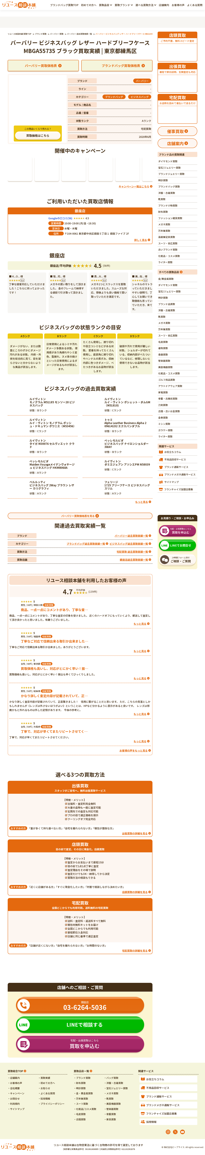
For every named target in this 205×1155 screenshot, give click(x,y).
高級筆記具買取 (166, 237)
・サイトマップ (16, 1109)
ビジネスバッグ (140, 97)
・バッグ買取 (111, 1077)
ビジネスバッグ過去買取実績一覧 (129, 544)
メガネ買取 (164, 224)
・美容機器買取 (112, 1103)
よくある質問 (194, 5)
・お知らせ (44, 1088)
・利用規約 (14, 1103)
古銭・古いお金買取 (169, 411)
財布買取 (163, 211)
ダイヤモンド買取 (167, 161)
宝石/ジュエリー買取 (169, 167)
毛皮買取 (163, 342)
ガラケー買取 (165, 430)
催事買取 (175, 131)
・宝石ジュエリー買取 (116, 1088)
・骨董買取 (110, 1114)
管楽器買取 (164, 360)
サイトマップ (171, 482)
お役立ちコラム (172, 452)
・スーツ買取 (81, 1103)
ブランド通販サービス (176, 467)
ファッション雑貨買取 (170, 218)
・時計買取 (80, 1088)
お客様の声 (178, 5)
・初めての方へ (46, 1083)
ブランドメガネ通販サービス (180, 474)
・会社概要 (14, 1088)
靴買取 (161, 199)
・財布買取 (80, 1083)
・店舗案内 (14, 1077)
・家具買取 (110, 1119)
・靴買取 (109, 1098)
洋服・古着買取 (166, 193)
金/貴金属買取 (166, 278)
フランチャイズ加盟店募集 (178, 489)
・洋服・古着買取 (113, 1083)
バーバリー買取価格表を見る (78, 516)
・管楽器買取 (111, 1109)
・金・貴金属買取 (83, 1093)
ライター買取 (165, 262)
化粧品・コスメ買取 (169, 256)
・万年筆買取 (81, 1098)
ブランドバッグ (114, 97)
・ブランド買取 (82, 1077)
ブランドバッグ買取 (169, 186)
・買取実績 (44, 1077)
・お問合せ (14, 1098)
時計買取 (163, 180)
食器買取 (163, 354)
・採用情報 (44, 1098)
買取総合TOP (15, 1071)
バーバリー (142, 81)
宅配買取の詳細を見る (135, 950)
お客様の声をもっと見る (133, 750)
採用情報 (151, 1122)
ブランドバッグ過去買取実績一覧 (86, 544)
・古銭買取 (80, 1119)
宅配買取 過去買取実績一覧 (132, 552)
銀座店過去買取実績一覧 (134, 560)
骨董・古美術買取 (167, 398)
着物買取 (163, 348)
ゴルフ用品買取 (166, 379)
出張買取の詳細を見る (135, 833)
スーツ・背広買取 (167, 243)
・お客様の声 (15, 1083)
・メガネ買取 (111, 1093)
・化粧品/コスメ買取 (85, 1109)
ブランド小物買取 (167, 205)
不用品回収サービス (175, 459)
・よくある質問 (46, 1093)
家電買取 (163, 392)
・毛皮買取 (80, 1114)
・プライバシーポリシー (51, 1103)
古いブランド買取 (167, 249)
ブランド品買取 (166, 304)
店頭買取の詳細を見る (135, 892)
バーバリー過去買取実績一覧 (131, 536)
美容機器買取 (165, 367)
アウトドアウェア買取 (170, 386)
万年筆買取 (164, 230)
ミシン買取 (164, 423)
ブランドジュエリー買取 (171, 174)
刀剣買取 (163, 405)
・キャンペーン (16, 1093)
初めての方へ (88, 5)
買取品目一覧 (81, 1071)
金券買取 (163, 417)
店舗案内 (164, 5)
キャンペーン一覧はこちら (134, 186)
